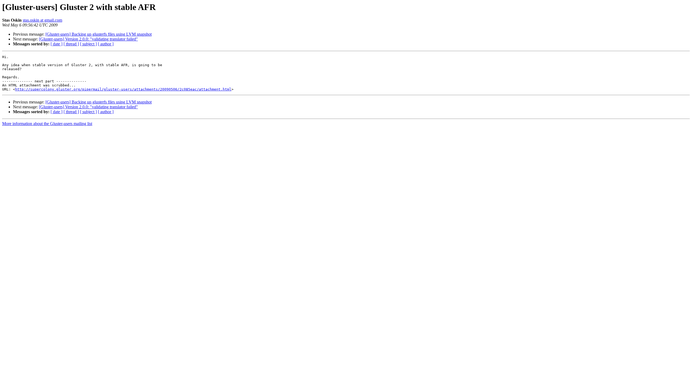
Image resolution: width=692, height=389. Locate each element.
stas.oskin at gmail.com (42, 20)
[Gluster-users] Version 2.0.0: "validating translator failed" (88, 39)
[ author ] (106, 44)
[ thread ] (71, 44)
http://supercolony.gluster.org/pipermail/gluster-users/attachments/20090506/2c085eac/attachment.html (123, 89)
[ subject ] (88, 44)
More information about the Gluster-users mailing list (47, 123)
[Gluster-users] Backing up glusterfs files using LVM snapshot (98, 34)
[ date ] (56, 44)
